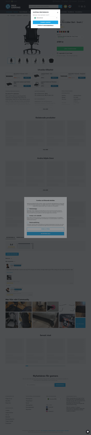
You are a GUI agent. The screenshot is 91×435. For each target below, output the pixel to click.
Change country (45, 22)
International (40, 17)
